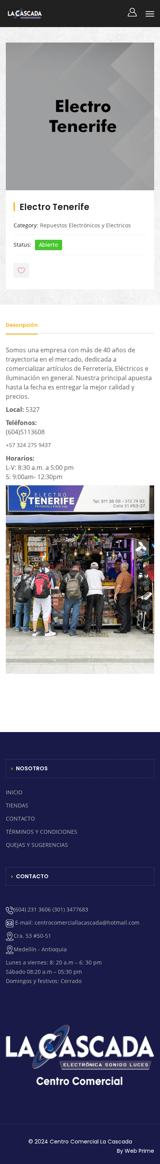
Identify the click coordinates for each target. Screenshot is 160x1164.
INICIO (14, 792)
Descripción (22, 325)
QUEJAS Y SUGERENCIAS (37, 844)
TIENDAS (17, 805)
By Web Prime (135, 1151)
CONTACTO (20, 818)
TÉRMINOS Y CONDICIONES (41, 831)
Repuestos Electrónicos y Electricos (85, 225)
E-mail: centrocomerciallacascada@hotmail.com (76, 922)
